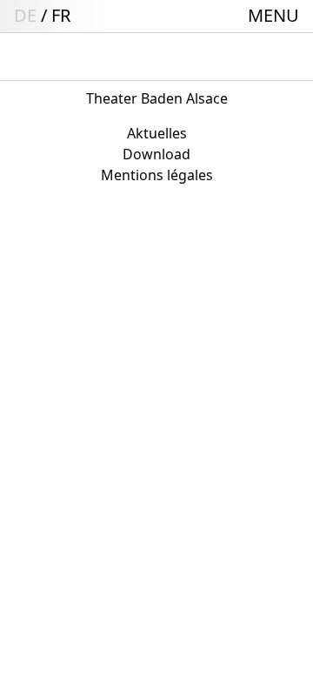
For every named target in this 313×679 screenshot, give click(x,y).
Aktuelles (157, 133)
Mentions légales (157, 175)
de (25, 15)
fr (60, 15)
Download (156, 154)
